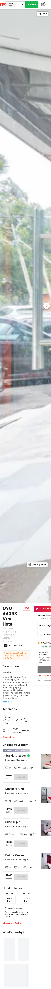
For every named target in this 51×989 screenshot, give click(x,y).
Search (32, 4)
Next (46, 306)
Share (44, 13)
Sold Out (20, 810)
